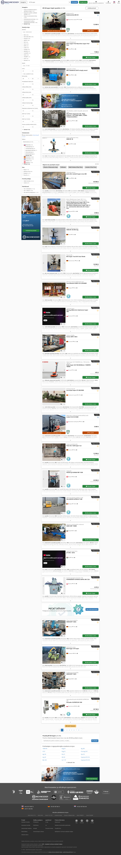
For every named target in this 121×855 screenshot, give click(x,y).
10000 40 (45, 748)
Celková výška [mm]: (27, 97)
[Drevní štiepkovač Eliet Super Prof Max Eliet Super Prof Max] (53, 50)
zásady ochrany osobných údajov (55, 852)
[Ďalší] (64, 21)
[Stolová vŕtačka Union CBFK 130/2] (53, 343)
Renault (27, 60)
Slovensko (29, 144)
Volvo (26, 55)
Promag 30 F (84, 751)
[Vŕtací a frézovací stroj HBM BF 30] (53, 145)
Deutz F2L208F (89, 815)
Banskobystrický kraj (31, 150)
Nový (26, 169)
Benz (26, 35)
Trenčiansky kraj (30, 148)
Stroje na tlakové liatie (69, 815)
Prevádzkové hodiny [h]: (27, 81)
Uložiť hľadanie (71, 726)
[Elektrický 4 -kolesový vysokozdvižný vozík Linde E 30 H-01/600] (53, 423)
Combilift (27, 53)
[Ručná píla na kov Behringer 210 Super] (53, 655)
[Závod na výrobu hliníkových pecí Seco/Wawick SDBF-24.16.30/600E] (53, 289)
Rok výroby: (24, 76)
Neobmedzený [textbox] (28, 141)
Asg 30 (44, 757)
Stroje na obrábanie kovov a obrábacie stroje (30, 10)
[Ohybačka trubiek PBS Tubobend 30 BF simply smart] (53, 76)
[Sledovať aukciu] (98, 15)
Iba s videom (28, 190)
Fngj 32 (63, 751)
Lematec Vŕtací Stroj (90, 167)
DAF (26, 42)
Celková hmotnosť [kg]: (27, 103)
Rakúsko (29, 162)
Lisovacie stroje (58, 815)
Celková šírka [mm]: (26, 92)
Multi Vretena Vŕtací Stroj (75, 167)
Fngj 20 (63, 748)
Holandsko (30, 158)
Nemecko (30, 157)
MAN (26, 45)
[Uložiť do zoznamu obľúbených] (98, 44)
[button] (118, 2)
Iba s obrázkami (29, 188)
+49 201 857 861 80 (82, 806)
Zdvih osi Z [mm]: (26, 119)
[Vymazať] (69, 2)
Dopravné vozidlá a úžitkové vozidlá (30, 13)
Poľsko (29, 160)
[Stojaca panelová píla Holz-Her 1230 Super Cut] (53, 452)
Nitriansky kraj (30, 152)
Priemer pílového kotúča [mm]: (29, 124)
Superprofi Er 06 (85, 757)
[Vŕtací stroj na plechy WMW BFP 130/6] (53, 628)
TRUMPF (27, 56)
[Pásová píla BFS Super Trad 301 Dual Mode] (53, 263)
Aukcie (26, 182)
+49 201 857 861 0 (55, 806)
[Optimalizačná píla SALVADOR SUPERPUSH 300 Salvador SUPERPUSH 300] (53, 707)
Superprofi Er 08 (85, 760)
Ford (26, 58)
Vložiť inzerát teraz (92, 105)
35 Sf (44, 751)
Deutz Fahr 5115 (32, 815)
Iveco (26, 44)
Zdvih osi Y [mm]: (26, 113)
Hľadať (75, 2)
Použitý (27, 173)
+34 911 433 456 (28, 809)
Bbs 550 (45, 760)
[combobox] (31, 142)
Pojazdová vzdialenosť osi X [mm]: (30, 108)
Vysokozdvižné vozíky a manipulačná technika (30, 21)
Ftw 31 (63, 754)
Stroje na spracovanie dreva (30, 16)
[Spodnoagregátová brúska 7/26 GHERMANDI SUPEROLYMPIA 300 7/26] (53, 586)
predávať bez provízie (31, 230)
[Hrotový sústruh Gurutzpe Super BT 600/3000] (53, 396)
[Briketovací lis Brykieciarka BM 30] (53, 21)
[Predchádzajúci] (43, 21)
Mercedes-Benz (28, 36)
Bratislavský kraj (30, 154)
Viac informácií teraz (91, 609)
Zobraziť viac (71, 762)
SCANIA (27, 49)
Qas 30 (83, 754)
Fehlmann (63, 167)
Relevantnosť (92, 8)
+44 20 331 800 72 (29, 806)
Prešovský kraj (30, 146)
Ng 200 (83, 748)
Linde (26, 47)
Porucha (26, 175)
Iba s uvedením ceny (28, 74)
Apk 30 (44, 754)
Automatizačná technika (31, 19)
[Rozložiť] (70, 38)
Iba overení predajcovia (31, 192)
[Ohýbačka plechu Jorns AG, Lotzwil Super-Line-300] (53, 180)
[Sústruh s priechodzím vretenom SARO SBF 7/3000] (53, 532)
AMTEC (26, 40)
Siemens (27, 38)
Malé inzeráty (29, 181)
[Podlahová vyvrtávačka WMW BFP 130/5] (53, 680)
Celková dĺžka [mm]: (26, 87)
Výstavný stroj (28, 171)
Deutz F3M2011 (80, 815)
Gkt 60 (63, 757)
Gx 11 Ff (64, 760)
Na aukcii (91, 30)
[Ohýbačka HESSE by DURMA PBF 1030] (53, 479)
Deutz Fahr (40, 815)
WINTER (27, 51)
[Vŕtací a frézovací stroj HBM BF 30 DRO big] (53, 236)
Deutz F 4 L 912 (48, 815)
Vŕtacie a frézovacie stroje (50, 167)
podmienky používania (68, 852)
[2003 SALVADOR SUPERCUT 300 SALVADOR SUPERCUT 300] (53, 505)
